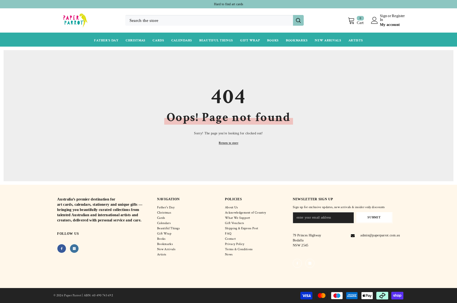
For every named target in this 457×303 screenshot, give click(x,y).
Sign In (383, 18)
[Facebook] (61, 248)
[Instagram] (74, 248)
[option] (228, 4)
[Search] (214, 20)
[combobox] (209, 20)
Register (398, 16)
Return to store (228, 143)
